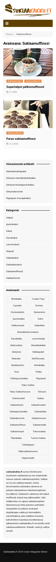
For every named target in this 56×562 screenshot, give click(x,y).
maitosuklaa (16, 345)
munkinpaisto (17, 365)
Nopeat (10, 251)
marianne (16, 352)
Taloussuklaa (39, 431)
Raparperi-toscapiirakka (18, 198)
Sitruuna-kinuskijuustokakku (20, 184)
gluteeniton (39, 312)
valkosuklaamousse (28, 451)
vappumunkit (28, 458)
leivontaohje (38, 338)
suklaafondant (38, 405)
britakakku (16, 298)
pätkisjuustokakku (19, 378)
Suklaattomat (13, 277)
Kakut (9, 230)
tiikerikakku (16, 438)
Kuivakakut (11, 237)
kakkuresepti (17, 325)
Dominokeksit (17, 312)
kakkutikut (39, 325)
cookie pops (38, 298)
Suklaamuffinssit (33, 81)
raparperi (41, 378)
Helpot (9, 217)
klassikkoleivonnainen (28, 332)
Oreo (16, 371)
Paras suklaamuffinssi (21, 138)
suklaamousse (39, 418)
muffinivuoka (38, 358)
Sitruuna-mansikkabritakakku (21, 177)
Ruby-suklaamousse (20, 391)
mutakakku (39, 365)
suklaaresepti (17, 431)
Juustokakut (12, 224)
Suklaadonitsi (16, 405)
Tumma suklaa (38, 438)
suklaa (40, 398)
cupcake (17, 305)
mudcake (16, 358)
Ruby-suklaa (28, 385)
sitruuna (42, 391)
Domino (39, 305)
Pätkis (38, 371)
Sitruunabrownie (14, 191)
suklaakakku (40, 411)
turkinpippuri (28, 444)
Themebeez (9, 555)
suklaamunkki (39, 424)
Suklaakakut (12, 257)
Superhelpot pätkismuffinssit (25, 87)
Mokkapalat (38, 352)
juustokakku (19, 318)
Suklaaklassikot (15, 81)
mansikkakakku (38, 345)
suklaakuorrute (17, 418)
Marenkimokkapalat (16, 171)
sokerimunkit (18, 398)
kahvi (40, 318)
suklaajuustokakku (18, 411)
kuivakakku (16, 338)
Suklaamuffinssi (18, 424)
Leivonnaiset (12, 244)
